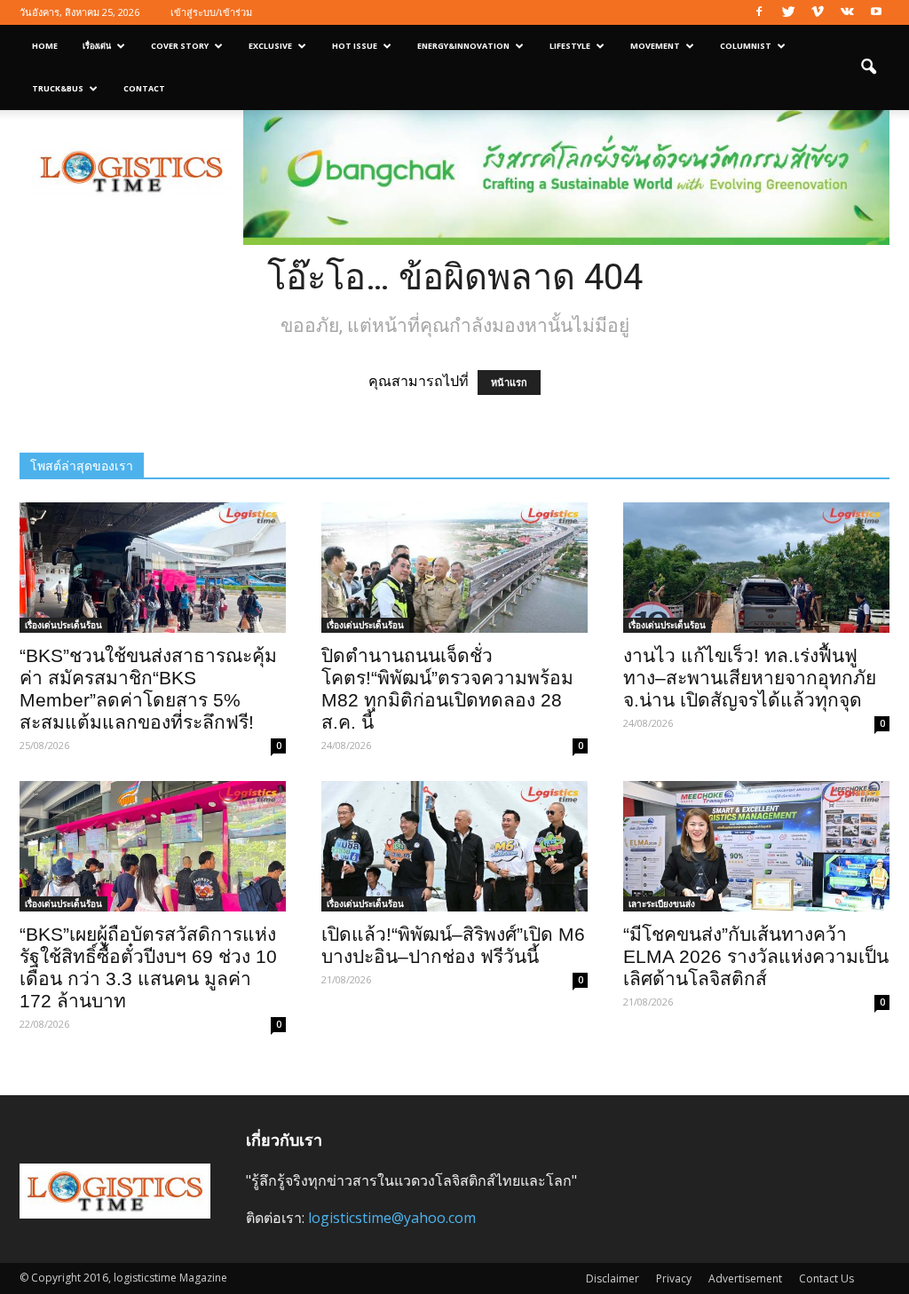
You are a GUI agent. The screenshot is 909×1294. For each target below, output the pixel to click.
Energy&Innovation (463, 45)
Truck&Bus (57, 88)
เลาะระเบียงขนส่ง (661, 903)
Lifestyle (569, 45)
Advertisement (745, 1278)
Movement (655, 45)
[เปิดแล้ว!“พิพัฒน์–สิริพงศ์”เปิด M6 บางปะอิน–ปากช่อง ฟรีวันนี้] (454, 846)
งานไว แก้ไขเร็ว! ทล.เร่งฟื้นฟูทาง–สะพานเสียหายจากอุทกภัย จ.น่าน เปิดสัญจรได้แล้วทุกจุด (749, 677)
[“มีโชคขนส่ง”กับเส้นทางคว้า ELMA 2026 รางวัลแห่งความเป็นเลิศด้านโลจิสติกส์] (756, 846)
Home (45, 45)
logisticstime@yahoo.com (392, 1217)
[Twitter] (788, 12)
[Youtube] (876, 12)
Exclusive (270, 45)
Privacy (674, 1278)
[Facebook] (759, 12)
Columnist (745, 45)
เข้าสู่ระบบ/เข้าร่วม (211, 12)
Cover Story (180, 45)
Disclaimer (612, 1278)
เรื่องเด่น (97, 45)
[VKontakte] (847, 12)
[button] (868, 67)
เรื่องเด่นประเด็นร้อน (63, 625)
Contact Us (826, 1278)
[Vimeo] (817, 12)
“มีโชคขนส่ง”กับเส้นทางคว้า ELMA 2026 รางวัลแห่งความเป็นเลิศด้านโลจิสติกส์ (756, 956)
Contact (144, 88)
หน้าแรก (509, 382)
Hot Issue (354, 45)
